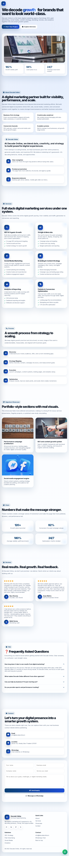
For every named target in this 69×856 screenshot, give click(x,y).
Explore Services (30, 27)
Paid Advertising (10, 838)
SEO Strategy (9, 835)
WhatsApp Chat (40, 838)
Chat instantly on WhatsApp (20, 752)
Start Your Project (11, 27)
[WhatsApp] (64, 851)
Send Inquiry (35, 790)
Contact (37, 826)
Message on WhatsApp (35, 796)
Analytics (7, 843)
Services (38, 821)
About (37, 818)
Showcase (38, 823)
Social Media (9, 840)
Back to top (39, 840)
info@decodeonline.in (18, 735)
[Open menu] (3, 3)
